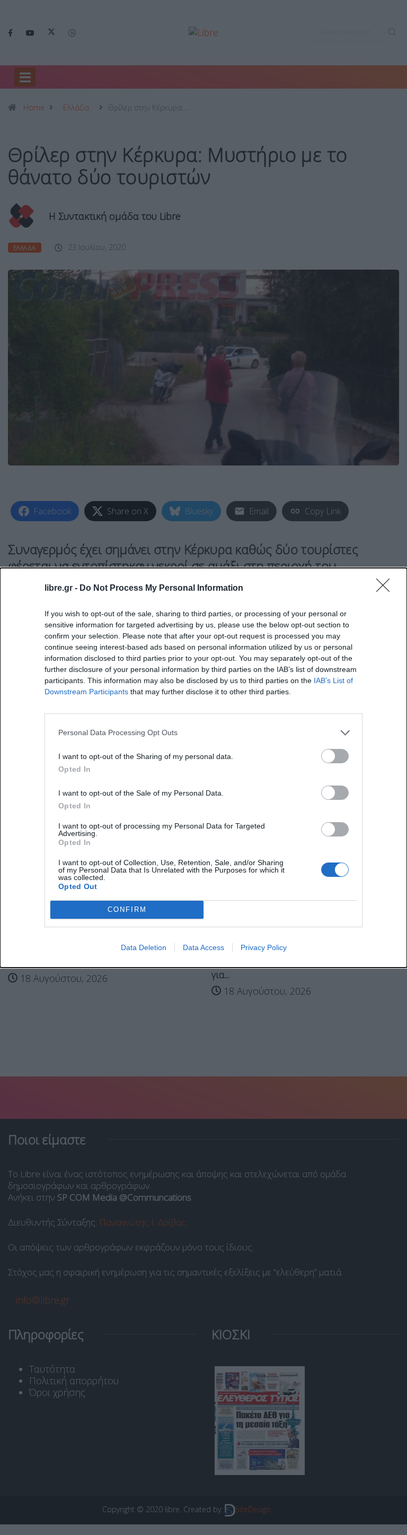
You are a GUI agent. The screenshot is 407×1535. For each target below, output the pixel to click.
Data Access (203, 947)
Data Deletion (143, 947)
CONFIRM (127, 909)
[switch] (335, 756)
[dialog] (203, 768)
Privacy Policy (264, 947)
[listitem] (203, 732)
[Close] (386, 589)
